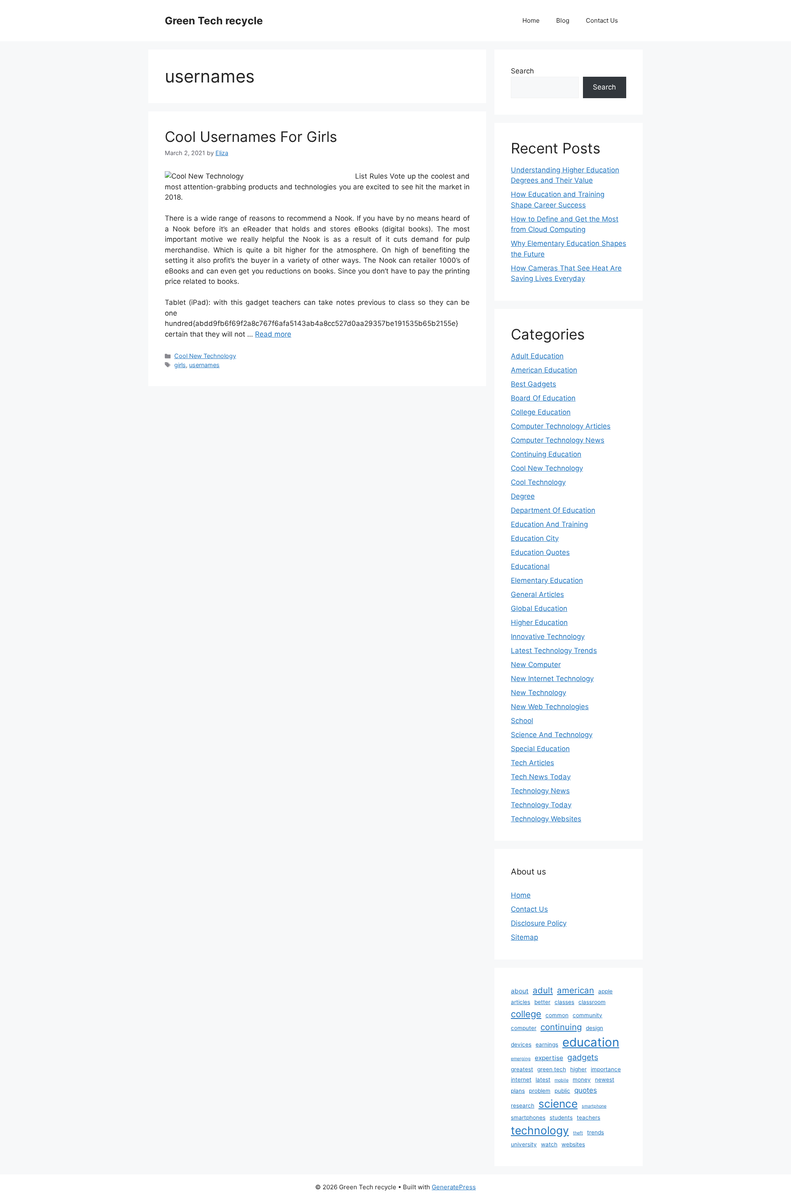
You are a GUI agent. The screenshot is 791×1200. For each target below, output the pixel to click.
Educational (530, 566)
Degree (523, 496)
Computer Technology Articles (561, 426)
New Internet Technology (552, 678)
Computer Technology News (557, 440)
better (542, 1002)
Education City (535, 538)
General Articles (537, 594)
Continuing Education (546, 454)
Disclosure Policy (538, 923)
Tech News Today (541, 777)
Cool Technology (538, 482)
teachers (588, 1117)
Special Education (540, 749)
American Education (544, 370)
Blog (562, 20)
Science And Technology (551, 735)
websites (573, 1144)
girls (180, 364)
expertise (549, 1058)
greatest (522, 1069)
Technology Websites (546, 819)
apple (605, 991)
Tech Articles (532, 763)
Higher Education (539, 622)
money (582, 1079)
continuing (561, 1027)
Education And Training (549, 524)
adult (543, 990)
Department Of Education (553, 510)
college (526, 1014)
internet (521, 1079)
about (520, 991)
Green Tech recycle (214, 20)
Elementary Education (547, 580)
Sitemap (524, 937)
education (590, 1042)
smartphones (528, 1117)
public (562, 1090)
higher (578, 1069)
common (557, 1015)
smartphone (594, 1106)
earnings (547, 1044)
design (594, 1028)
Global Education (539, 608)
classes (564, 1002)
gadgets (582, 1057)
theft (578, 1133)
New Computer (536, 664)
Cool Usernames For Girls (251, 136)
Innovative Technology (548, 636)
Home (531, 20)
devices (521, 1044)
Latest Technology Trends (554, 650)
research (522, 1105)
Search (522, 71)
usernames (204, 364)
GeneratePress (454, 1187)
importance (606, 1069)
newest (604, 1079)
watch (549, 1144)
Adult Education (537, 356)
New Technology (538, 692)
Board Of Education (543, 398)
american (575, 990)
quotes (585, 1090)
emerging (521, 1058)
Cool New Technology (205, 355)
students (561, 1117)
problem (539, 1090)
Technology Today (541, 805)
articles (520, 1002)
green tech (551, 1069)
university (524, 1144)
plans (518, 1090)
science (558, 1103)
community (587, 1015)
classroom (592, 1002)
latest (543, 1079)
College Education (541, 412)
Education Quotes (540, 552)
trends (595, 1132)
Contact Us (602, 20)
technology (540, 1130)
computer (523, 1028)
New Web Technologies (550, 707)
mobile (562, 1080)
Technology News (540, 791)
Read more (273, 334)
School (522, 721)
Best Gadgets (533, 384)
